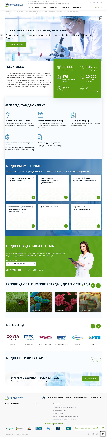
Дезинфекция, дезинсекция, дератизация (64, 407)
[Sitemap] (90, 2)
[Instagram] (101, 2)
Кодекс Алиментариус (80, 397)
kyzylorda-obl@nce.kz (35, 1)
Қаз (96, 7)
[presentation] (93, 285)
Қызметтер (53, 7)
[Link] (9, 428)
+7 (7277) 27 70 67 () (62, 3)
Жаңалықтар (77, 7)
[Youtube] (94, 2)
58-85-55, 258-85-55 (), (47, 3)
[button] (82, 285)
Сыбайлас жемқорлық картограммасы (59, 397)
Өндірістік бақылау (58, 413)
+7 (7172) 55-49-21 (54, 1)
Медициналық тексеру (59, 410)
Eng (101, 7)
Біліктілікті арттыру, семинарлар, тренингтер (65, 416)
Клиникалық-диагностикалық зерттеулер (64, 419)
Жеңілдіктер (65, 7)
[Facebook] (97, 2)
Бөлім (44, 7)
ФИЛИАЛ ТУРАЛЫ (33, 7)
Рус (98, 7)
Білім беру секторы (95, 397)
